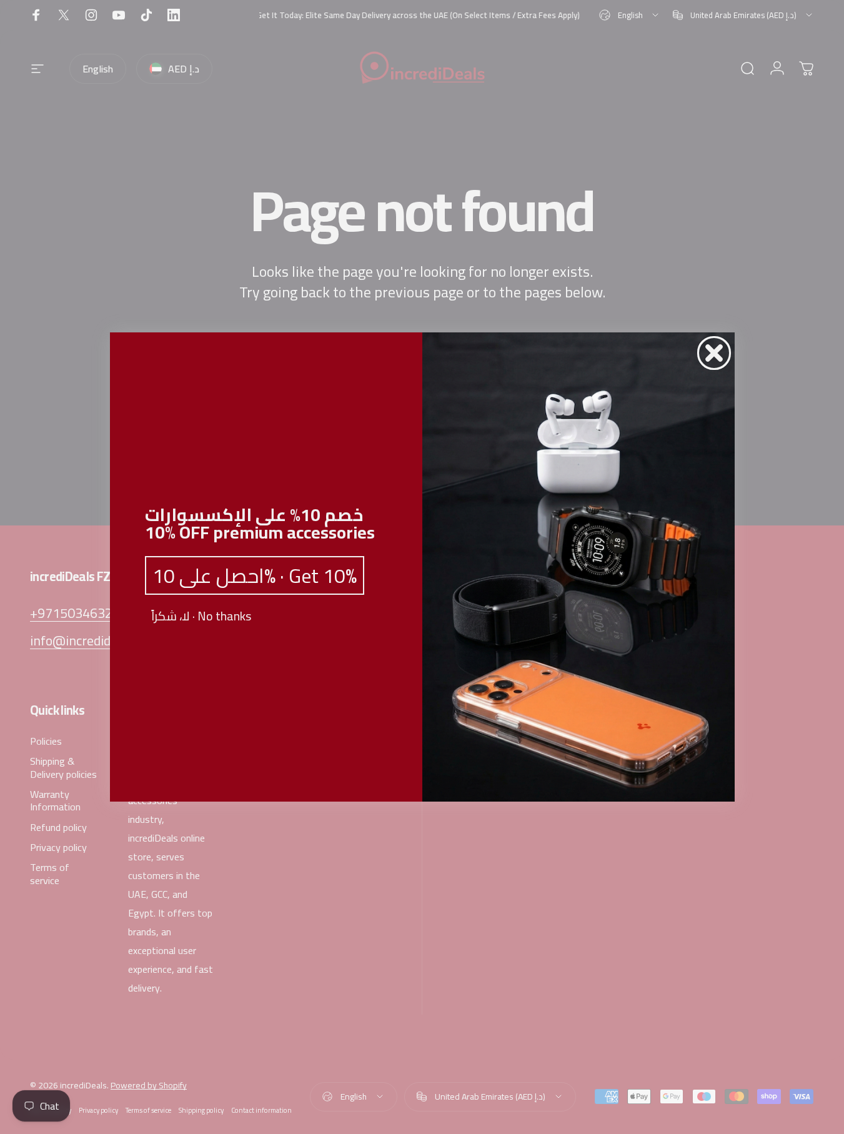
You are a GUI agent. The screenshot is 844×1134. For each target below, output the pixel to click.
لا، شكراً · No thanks (201, 616)
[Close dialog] (714, 353)
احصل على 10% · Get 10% (254, 575)
